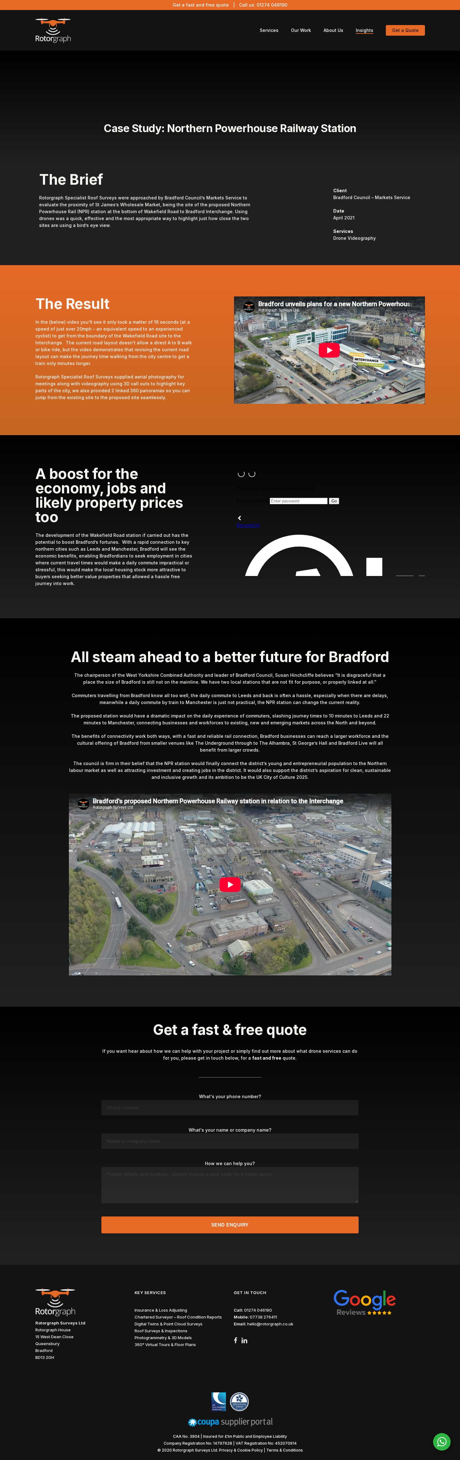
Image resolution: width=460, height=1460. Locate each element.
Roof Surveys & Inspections (161, 1330)
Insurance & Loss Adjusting (161, 1310)
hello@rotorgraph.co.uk (270, 1323)
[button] (449, 1453)
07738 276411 (263, 1316)
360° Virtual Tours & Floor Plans (165, 1344)
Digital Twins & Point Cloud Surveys (168, 1323)
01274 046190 (272, 5)
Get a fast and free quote (201, 5)
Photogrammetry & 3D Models (163, 1337)
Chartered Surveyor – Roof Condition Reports (178, 1316)
